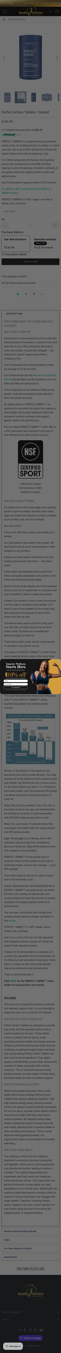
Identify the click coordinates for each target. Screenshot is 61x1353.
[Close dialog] (59, 661)
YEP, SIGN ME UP (15, 687)
